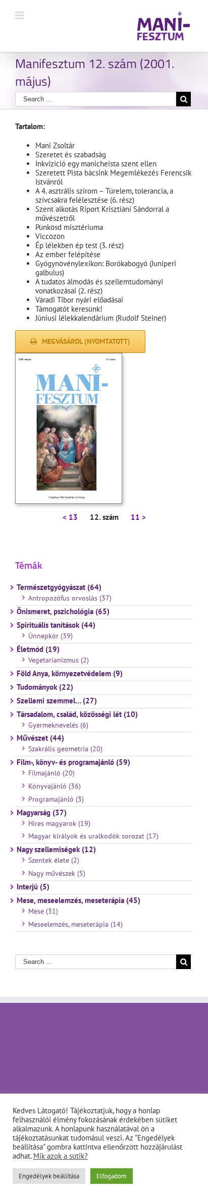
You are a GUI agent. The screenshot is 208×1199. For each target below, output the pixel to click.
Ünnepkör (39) (50, 635)
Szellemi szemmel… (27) (57, 700)
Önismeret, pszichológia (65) (63, 611)
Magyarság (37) (42, 812)
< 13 (70, 517)
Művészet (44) (40, 738)
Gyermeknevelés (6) (58, 725)
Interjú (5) (33, 886)
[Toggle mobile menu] (20, 15)
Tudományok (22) (45, 687)
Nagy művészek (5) (56, 873)
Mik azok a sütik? (60, 1156)
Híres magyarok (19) (59, 823)
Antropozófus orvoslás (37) (70, 598)
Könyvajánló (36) (54, 786)
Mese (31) (43, 911)
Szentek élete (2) (53, 860)
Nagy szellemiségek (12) (56, 849)
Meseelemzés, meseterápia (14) (75, 924)
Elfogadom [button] (111, 1176)
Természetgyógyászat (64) (59, 587)
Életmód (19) (38, 649)
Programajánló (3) (56, 799)
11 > (138, 517)
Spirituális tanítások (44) (56, 625)
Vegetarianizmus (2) (58, 660)
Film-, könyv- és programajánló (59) (73, 762)
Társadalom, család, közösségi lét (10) (77, 714)
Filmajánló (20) (51, 772)
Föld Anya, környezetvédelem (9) (70, 673)
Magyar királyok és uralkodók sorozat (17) (93, 836)
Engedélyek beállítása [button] (49, 1176)
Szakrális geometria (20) (65, 748)
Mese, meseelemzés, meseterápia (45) (78, 900)
